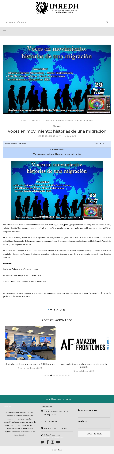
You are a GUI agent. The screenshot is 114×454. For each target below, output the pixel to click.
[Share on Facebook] (54, 309)
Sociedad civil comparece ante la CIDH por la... (30, 364)
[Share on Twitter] (57, 309)
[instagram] (53, 443)
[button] (8, 350)
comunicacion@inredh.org (55, 428)
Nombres (82, 421)
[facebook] (48, 443)
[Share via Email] (64, 309)
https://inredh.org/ (52, 435)
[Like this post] (51, 309)
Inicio (23, 120)
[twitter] (43, 443)
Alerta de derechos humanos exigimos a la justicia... (84, 365)
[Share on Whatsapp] (60, 309)
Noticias (36, 120)
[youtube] (58, 443)
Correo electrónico (87, 410)
